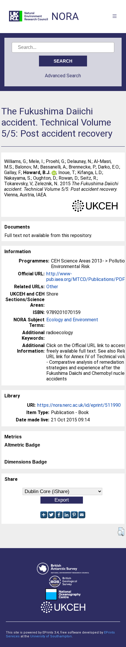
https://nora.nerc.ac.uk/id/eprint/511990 (79, 405)
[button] (121, 531)
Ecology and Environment (72, 319)
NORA (65, 17)
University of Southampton (51, 636)
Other (52, 286)
